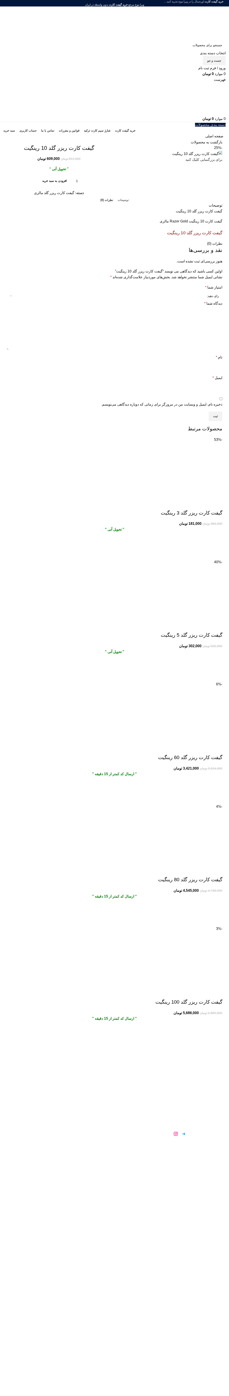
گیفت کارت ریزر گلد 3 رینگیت (191, 513)
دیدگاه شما (213, 303)
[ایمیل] (159, 1133)
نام (219, 357)
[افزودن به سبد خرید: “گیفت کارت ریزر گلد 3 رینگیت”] (216, 542)
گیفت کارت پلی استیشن (57, 1135)
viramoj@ (179, 1158)
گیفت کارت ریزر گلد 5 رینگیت (191, 635)
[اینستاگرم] (175, 1133)
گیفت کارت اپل (57, 1125)
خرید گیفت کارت (57, 1085)
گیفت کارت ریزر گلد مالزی (54, 193)
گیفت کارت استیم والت (57, 1105)
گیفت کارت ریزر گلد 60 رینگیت (190, 757)
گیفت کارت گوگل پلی (57, 1095)
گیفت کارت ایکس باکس (57, 1115)
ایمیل (217, 378)
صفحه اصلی (214, 136)
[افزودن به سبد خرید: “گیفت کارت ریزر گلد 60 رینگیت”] (216, 787)
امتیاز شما (213, 287)
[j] (167, 1133)
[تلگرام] (184, 1133)
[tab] (123, 200)
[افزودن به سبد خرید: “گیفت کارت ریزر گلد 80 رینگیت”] (216, 909)
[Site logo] (198, 23)
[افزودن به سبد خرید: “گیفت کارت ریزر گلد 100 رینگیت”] (216, 1031)
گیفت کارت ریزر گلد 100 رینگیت (188, 1002)
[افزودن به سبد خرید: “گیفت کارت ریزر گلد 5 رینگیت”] (216, 664)
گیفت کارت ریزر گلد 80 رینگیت (190, 879)
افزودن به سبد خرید (54, 180)
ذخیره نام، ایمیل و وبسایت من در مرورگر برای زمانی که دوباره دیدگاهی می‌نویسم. (161, 404)
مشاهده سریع (216, 553)
